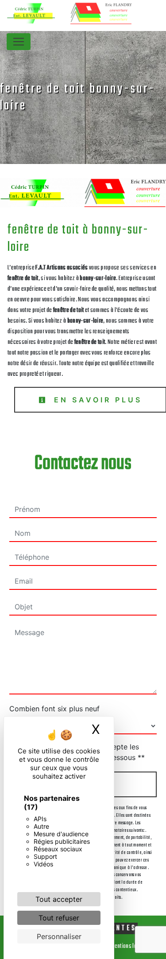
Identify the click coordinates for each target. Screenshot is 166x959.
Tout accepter (58, 899)
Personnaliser (59, 936)
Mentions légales (129, 946)
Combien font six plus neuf (54, 708)
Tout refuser (59, 917)
